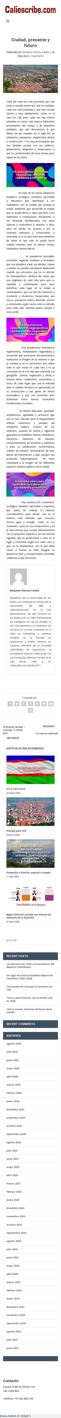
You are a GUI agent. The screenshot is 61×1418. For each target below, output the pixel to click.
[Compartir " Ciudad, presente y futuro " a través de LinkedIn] (37, 703)
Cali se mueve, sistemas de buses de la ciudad (29, 1011)
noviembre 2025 (15, 1117)
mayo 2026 (12, 1068)
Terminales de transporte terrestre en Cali (29, 988)
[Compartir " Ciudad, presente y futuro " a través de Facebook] (10, 703)
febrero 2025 (14, 1191)
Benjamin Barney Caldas (35, 52)
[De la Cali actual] (30, 770)
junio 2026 (12, 1060)
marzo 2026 (13, 1084)
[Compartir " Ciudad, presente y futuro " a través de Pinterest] (30, 703)
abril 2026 (12, 1076)
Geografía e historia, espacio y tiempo (28, 872)
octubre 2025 (14, 1125)
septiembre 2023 (16, 1323)
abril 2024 (12, 1274)
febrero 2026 (14, 1092)
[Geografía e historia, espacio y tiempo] (30, 853)
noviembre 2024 (15, 1216)
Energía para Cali (16, 830)
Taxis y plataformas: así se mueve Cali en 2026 (29, 999)
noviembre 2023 (15, 1315)
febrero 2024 (14, 1290)
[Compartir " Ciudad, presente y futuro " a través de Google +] (23, 703)
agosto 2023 (13, 1331)
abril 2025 (12, 1175)
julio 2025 (12, 1150)
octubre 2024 (14, 1224)
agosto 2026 (13, 1043)
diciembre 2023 (15, 1306)
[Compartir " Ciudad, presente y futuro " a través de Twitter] (17, 703)
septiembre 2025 (16, 1134)
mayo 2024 (12, 1265)
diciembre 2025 (15, 1109)
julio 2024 (12, 1249)
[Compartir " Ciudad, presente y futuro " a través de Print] (30, 710)
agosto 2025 (13, 1142)
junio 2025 (12, 1158)
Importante (37, 56)
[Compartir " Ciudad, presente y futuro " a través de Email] (50, 703)
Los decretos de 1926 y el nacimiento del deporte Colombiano (30, 965)
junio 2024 (12, 1257)
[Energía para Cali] (30, 811)
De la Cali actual (15, 788)
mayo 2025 (12, 1167)
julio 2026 (12, 1051)
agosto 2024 (13, 1241)
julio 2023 (12, 1339)
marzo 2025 (13, 1183)
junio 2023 (12, 1348)
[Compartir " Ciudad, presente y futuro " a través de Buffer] (44, 703)
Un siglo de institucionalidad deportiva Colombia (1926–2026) (29, 977)
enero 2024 (12, 1298)
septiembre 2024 (16, 1232)
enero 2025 (12, 1199)
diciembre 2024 (15, 1208)
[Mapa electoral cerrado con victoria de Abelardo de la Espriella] (30, 895)
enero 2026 (12, 1101)
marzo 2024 (13, 1282)
